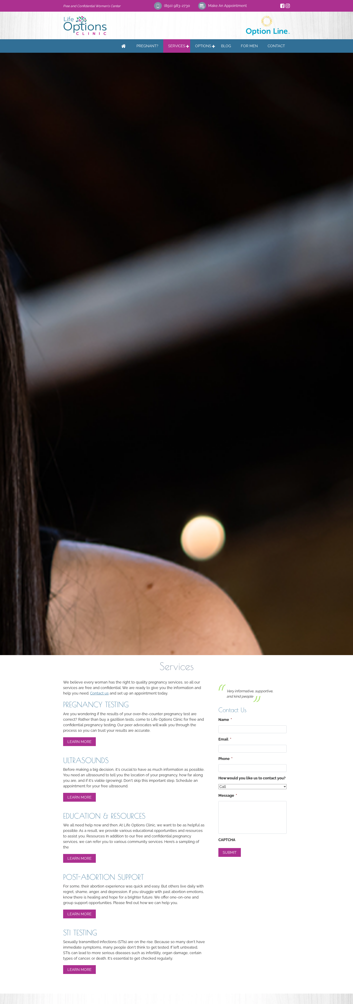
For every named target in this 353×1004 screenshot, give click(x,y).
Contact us (99, 693)
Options (203, 46)
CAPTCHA (226, 850)
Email (224, 750)
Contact (276, 46)
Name (225, 730)
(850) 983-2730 (177, 5)
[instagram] (288, 6)
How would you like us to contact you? (252, 789)
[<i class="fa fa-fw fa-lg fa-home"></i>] (123, 46)
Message (227, 806)
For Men (249, 46)
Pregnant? (147, 46)
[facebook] (282, 6)
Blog (226, 46)
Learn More (79, 742)
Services (176, 46)
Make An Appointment (227, 5)
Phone (225, 769)
